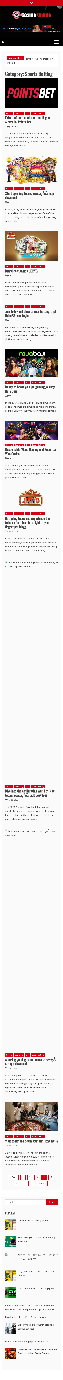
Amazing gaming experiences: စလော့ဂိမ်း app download (30, 1061)
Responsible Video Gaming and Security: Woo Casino (30, 451)
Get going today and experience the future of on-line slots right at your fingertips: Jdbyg (27, 522)
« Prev (13, 1177)
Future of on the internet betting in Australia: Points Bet (27, 119)
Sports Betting (38, 113)
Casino (9, 113)
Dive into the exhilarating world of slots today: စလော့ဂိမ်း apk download (30, 793)
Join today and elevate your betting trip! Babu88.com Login (30, 313)
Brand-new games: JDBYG (21, 270)
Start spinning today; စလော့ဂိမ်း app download (29, 195)
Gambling (19, 113)
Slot (27, 113)
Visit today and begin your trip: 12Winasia (31, 1141)
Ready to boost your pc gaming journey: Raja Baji (30, 389)
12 (31, 1183)
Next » (42, 1183)
